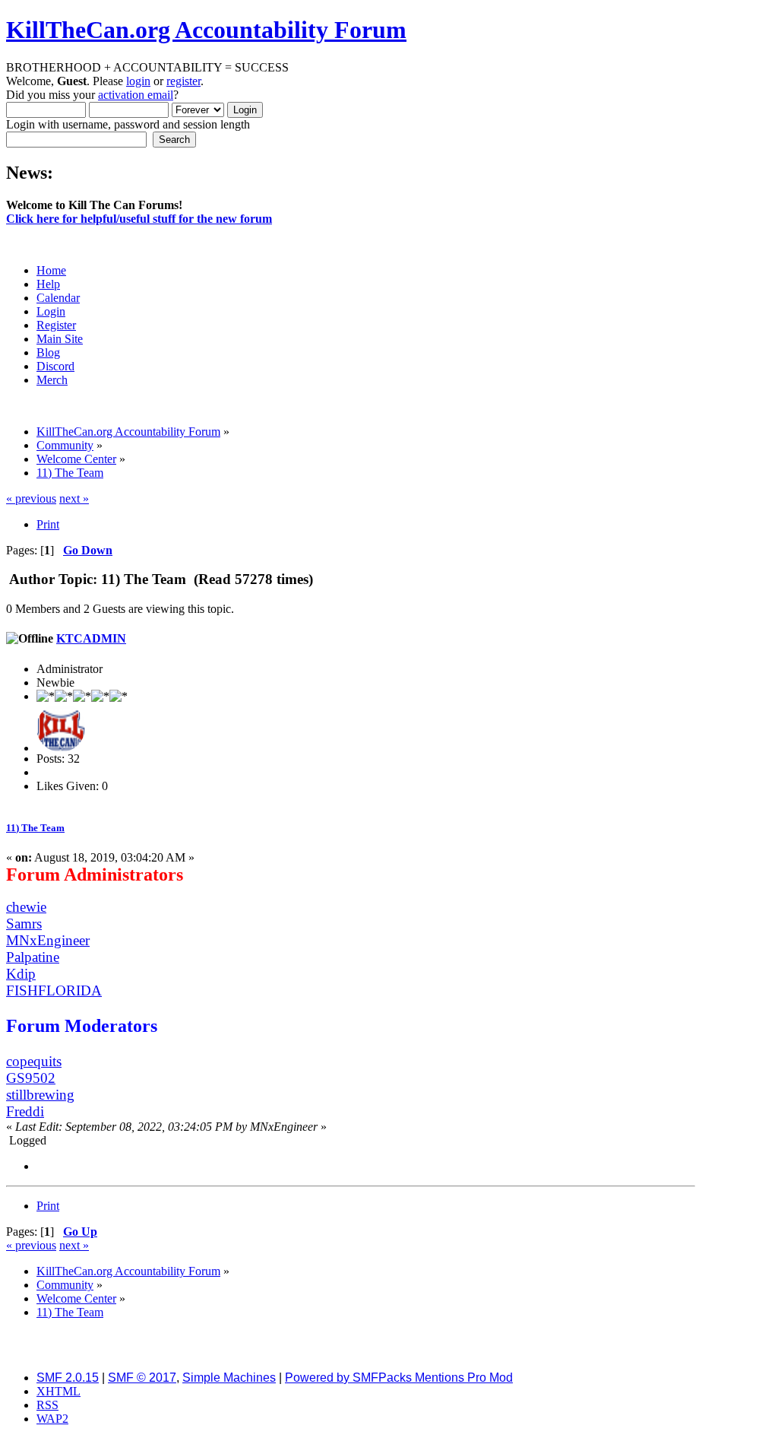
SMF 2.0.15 (67, 1377)
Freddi (25, 1111)
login (138, 81)
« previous (31, 498)
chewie (26, 907)
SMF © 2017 (142, 1377)
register (183, 81)
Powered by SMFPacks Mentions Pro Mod (399, 1377)
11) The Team (35, 827)
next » (74, 498)
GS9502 (30, 1078)
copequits (34, 1061)
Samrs (24, 924)
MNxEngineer (48, 940)
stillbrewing (40, 1095)
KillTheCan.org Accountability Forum (206, 29)
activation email (135, 94)
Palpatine (32, 957)
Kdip (21, 974)
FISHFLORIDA (54, 990)
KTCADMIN (91, 638)
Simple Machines (229, 1377)
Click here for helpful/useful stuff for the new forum (139, 218)
